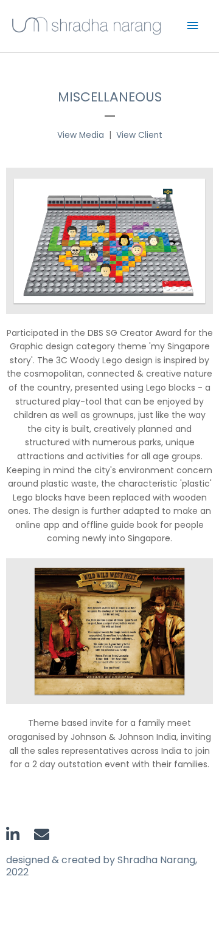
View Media (80, 135)
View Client (139, 135)
